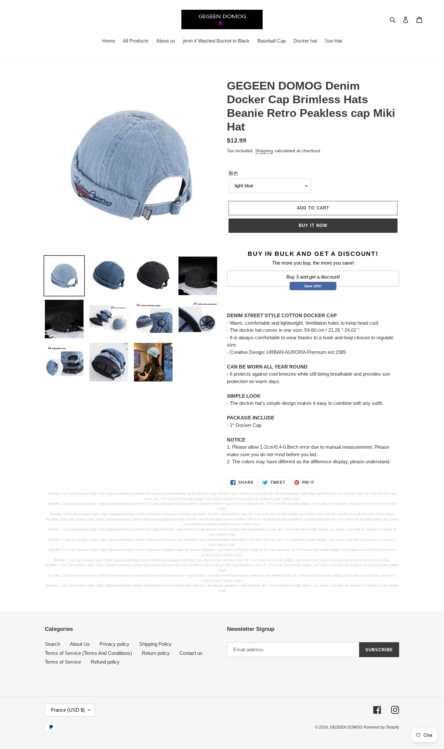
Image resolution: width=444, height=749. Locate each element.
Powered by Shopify (381, 727)
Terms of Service (63, 662)
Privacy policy (114, 644)
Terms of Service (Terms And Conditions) (88, 653)
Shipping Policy (155, 644)
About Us (80, 644)
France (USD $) (68, 710)
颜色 (233, 173)
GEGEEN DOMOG (346, 727)
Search (52, 644)
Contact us (190, 653)
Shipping (264, 150)
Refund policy (105, 662)
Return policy (156, 653)
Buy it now (313, 225)
